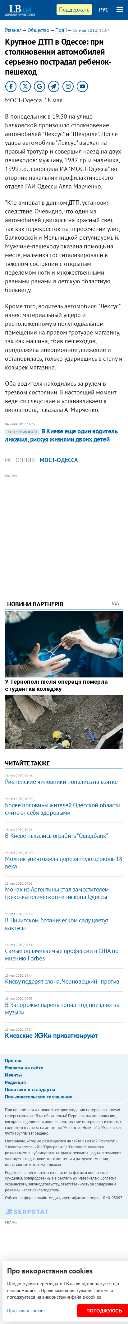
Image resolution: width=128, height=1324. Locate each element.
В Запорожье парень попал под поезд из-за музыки (62, 1008)
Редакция (15, 1082)
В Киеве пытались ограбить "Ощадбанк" (56, 836)
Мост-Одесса (59, 460)
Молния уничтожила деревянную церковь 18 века (63, 862)
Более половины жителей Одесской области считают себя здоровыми (62, 809)
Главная (13, 30)
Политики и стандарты (30, 1089)
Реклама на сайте (24, 1067)
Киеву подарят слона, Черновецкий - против (62, 981)
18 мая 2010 (85, 30)
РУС (103, 9)
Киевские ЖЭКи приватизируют (51, 1035)
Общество (38, 30)
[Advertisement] (64, 528)
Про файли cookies (26, 1310)
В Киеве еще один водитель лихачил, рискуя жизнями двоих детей (61, 435)
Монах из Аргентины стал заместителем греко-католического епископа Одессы (57, 893)
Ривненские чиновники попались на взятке (61, 782)
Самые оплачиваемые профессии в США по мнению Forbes (61, 954)
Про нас (13, 1060)
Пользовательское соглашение (38, 1096)
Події (61, 30)
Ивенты (13, 1075)
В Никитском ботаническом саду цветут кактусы (56, 924)
